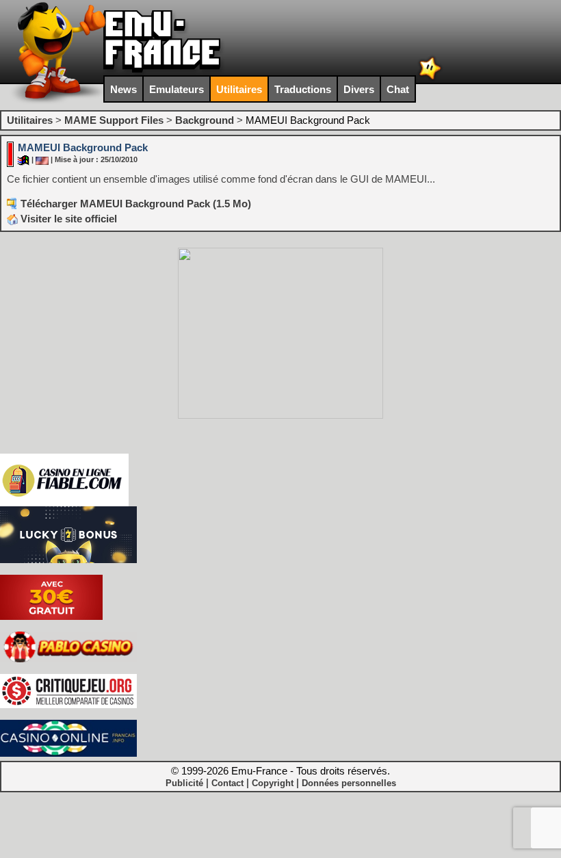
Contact (227, 783)
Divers (358, 89)
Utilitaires (239, 89)
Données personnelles (349, 783)
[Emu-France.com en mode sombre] (430, 78)
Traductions (302, 89)
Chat (398, 89)
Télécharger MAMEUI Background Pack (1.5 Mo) (136, 203)
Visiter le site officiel (67, 218)
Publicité (184, 783)
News (123, 89)
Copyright (272, 783)
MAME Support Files (114, 120)
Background (204, 120)
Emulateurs (176, 89)
